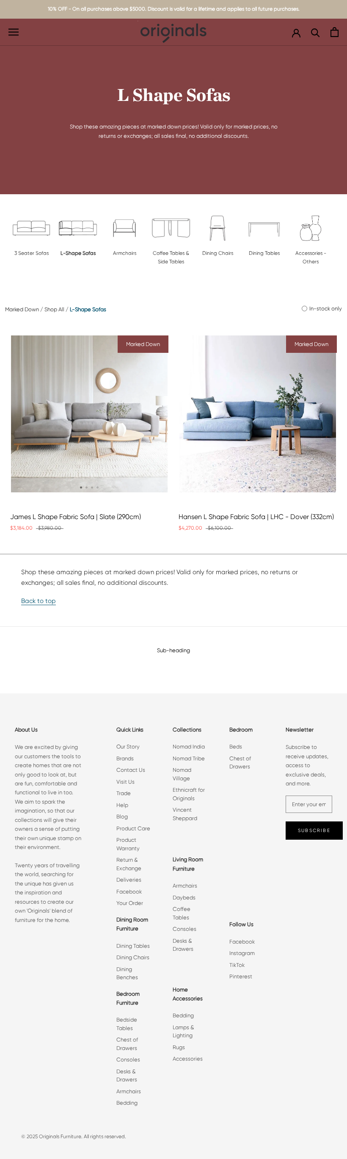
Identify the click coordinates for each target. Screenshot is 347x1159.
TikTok (237, 965)
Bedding (127, 1103)
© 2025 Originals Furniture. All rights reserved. (73, 1136)
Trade (123, 793)
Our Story (128, 746)
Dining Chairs (132, 957)
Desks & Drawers (126, 1075)
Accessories (188, 1059)
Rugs (179, 1047)
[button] (81, 487)
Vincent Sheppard (185, 814)
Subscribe (314, 830)
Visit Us (125, 782)
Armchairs (128, 1091)
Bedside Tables (126, 1024)
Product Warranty (128, 844)
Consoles (128, 1059)
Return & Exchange (128, 864)
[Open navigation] (13, 32)
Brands (125, 758)
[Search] (315, 32)
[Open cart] (334, 32)
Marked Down (22, 309)
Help (122, 805)
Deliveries (128, 880)
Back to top (38, 601)
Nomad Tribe (189, 758)
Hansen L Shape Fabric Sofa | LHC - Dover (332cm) (256, 517)
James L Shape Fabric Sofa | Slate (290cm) (75, 517)
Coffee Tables (181, 913)
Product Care (133, 828)
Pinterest (240, 976)
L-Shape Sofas (88, 309)
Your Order (129, 903)
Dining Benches (127, 973)
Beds (235, 746)
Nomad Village (182, 774)
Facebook (129, 891)
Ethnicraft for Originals (189, 794)
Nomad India (189, 746)
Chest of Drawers (127, 1043)
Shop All (54, 309)
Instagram (242, 953)
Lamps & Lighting (183, 1031)
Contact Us (130, 770)
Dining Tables (133, 946)
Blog (122, 816)
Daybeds (184, 897)
